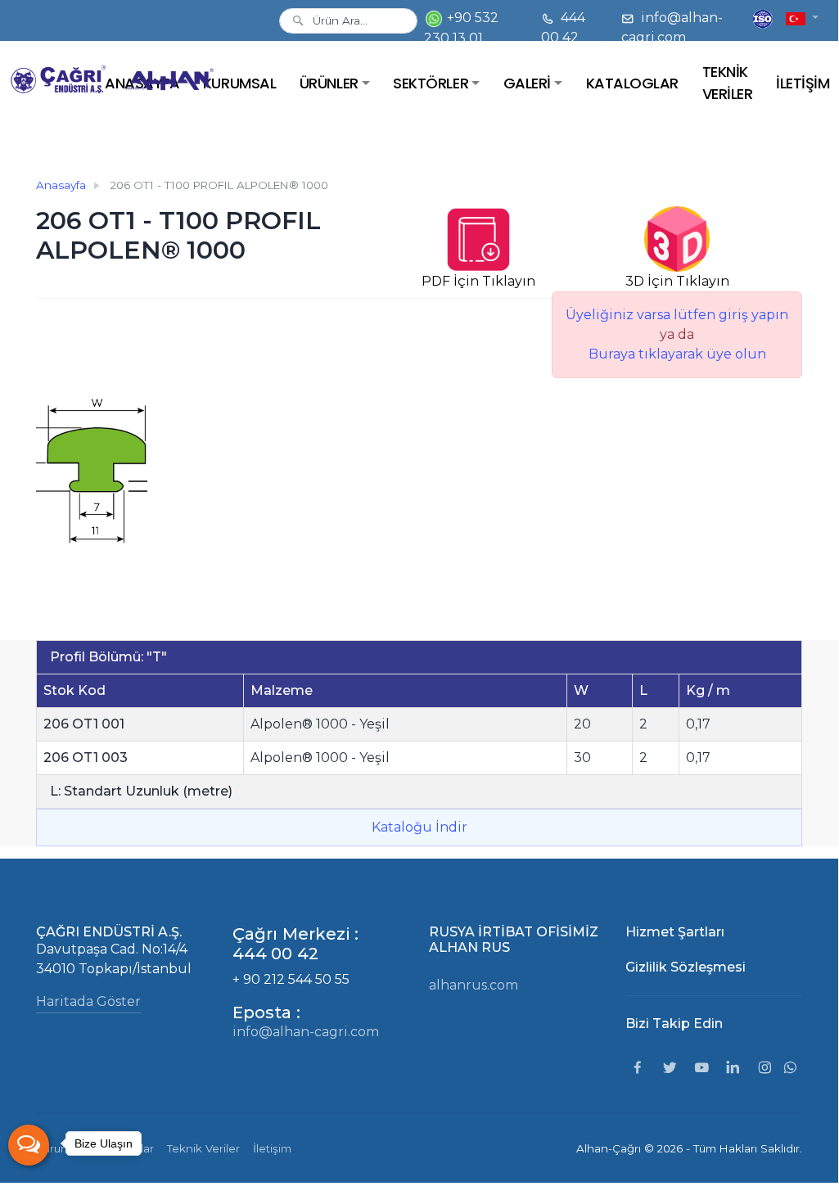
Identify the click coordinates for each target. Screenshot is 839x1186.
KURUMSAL (239, 83)
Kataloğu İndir (419, 827)
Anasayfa (61, 185)
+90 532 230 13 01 (461, 28)
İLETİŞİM (802, 83)
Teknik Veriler (203, 1148)
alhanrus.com (473, 985)
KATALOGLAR (632, 83)
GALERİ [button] (527, 83)
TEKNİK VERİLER (727, 82)
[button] (802, 17)
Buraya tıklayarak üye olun (677, 354)
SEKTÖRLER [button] (430, 83)
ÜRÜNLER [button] (329, 83)
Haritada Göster (88, 1001)
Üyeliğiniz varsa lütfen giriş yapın (677, 314)
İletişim (272, 1148)
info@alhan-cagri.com (672, 27)
